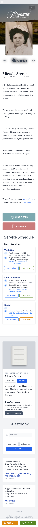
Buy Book (22, 381)
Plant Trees (26, 268)
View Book (10, 381)
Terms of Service (25, 518)
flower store (26, 202)
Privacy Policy (13, 518)
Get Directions (11, 268)
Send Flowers (27, 319)
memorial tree (28, 199)
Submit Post (19, 449)
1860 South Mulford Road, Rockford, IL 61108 (18, 263)
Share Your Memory (14, 413)
